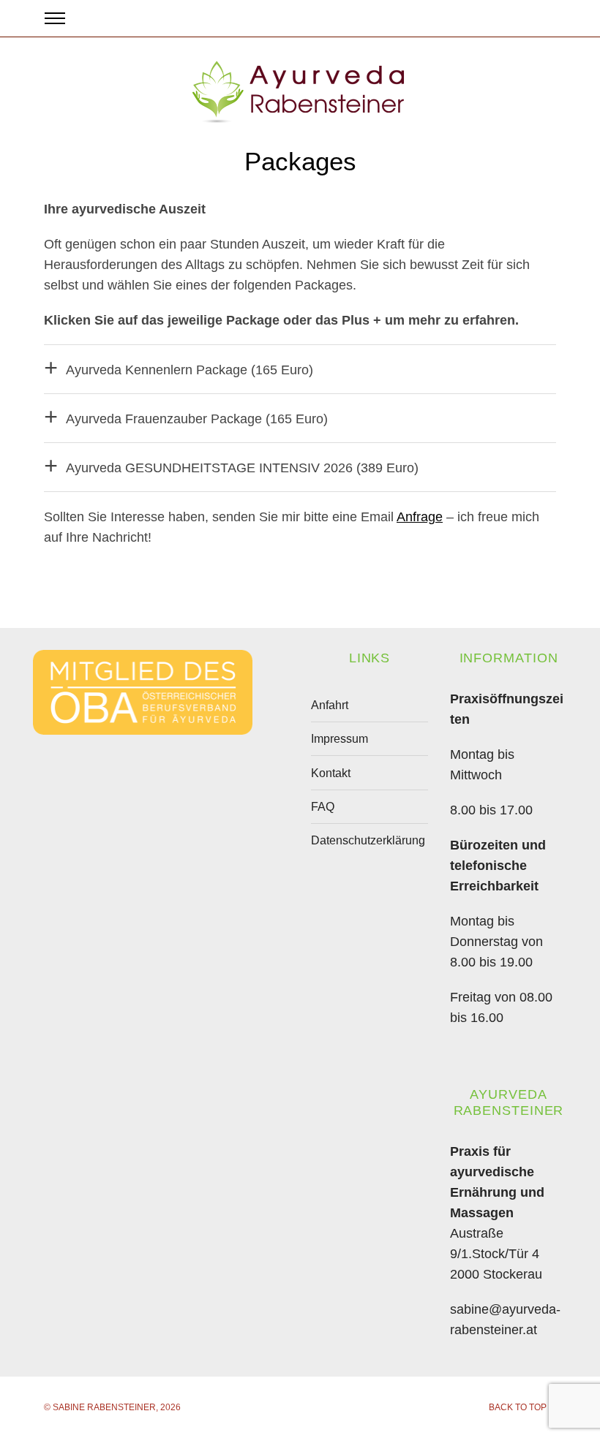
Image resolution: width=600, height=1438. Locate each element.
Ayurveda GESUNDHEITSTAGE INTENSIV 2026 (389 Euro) (242, 468)
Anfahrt (329, 705)
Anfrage (420, 517)
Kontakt (330, 773)
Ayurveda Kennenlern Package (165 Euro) (189, 370)
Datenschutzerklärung (368, 840)
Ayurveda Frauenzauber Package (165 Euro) (197, 419)
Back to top (518, 1407)
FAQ (322, 807)
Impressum (339, 739)
